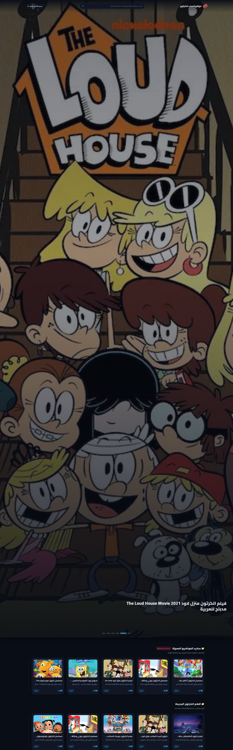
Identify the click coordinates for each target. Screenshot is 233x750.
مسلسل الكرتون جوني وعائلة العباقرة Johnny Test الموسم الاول (177, 606)
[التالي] (32, 676)
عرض (176, 690)
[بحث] (83, 6)
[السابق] (200, 676)
